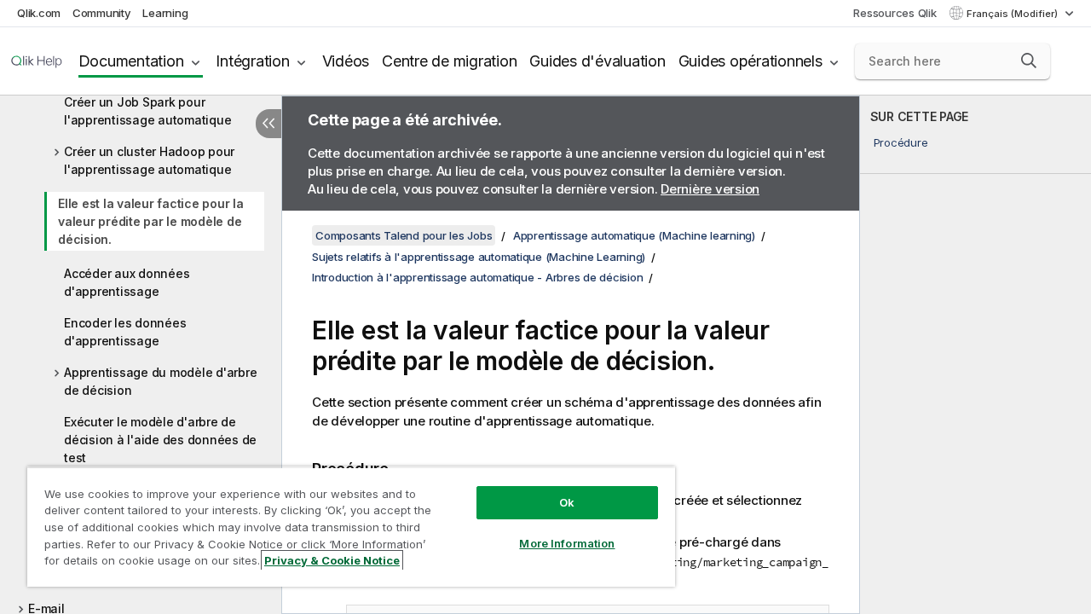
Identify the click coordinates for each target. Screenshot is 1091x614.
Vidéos (346, 61)
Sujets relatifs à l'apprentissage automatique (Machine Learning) (478, 257)
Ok (566, 502)
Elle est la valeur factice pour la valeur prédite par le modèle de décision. (151, 221)
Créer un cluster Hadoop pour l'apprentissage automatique (149, 160)
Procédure (901, 142)
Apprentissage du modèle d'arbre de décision (160, 381)
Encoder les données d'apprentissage (125, 332)
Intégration (252, 61)
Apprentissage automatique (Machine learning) (634, 235)
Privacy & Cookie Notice (332, 560)
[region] (351, 526)
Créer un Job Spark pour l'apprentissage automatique (147, 111)
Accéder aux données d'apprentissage (126, 282)
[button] (1029, 60)
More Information (567, 543)
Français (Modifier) (1013, 14)
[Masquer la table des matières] (268, 123)
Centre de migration (449, 61)
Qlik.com (39, 13)
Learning (165, 13)
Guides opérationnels (750, 61)
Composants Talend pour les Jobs (403, 235)
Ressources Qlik (894, 13)
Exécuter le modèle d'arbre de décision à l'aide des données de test (160, 439)
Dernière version (710, 189)
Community (101, 13)
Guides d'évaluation (597, 61)
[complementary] (975, 355)
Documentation (131, 61)
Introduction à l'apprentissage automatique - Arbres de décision (477, 277)
